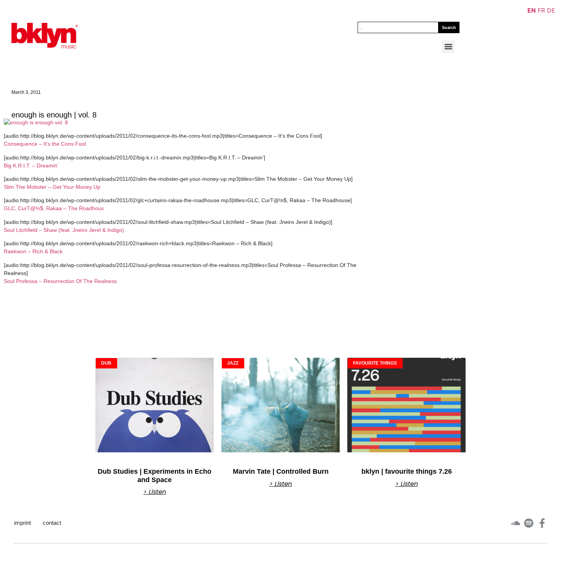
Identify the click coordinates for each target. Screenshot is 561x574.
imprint (22, 522)
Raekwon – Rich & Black (33, 251)
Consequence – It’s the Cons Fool (45, 144)
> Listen (154, 492)
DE (551, 10)
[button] (448, 46)
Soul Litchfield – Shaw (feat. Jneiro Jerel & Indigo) (64, 230)
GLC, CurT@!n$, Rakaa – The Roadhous (54, 208)
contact (52, 522)
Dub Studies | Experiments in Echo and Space (154, 476)
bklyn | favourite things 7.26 (406, 471)
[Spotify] (529, 523)
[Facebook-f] (542, 523)
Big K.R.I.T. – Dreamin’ (31, 165)
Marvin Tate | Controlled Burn (281, 471)
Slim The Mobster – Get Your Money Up (52, 187)
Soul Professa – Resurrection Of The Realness (60, 281)
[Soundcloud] (515, 523)
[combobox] (398, 27)
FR (541, 10)
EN (531, 10)
